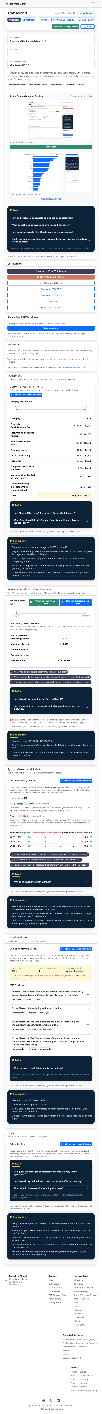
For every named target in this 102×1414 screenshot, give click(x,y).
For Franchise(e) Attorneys (74, 1346)
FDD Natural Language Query (84, 1390)
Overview (14, 19)
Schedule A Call (51, 328)
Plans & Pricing (55, 1287)
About (51, 1280)
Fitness (76, 1302)
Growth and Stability (63, 19)
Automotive (78, 1313)
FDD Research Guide (58, 1295)
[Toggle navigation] (93, 3)
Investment (29, 19)
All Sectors (78, 1280)
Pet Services (78, 1317)
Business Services (81, 1298)
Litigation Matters (88, 19)
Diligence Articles (52, 283)
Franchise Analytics (79, 1383)
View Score (51, 146)
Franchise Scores (78, 1372)
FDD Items (67, 1354)
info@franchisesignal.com (73, 367)
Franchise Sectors (79, 1386)
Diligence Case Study (72, 1358)
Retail (75, 1306)
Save (89, 26)
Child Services (79, 1321)
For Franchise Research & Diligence (78, 1339)
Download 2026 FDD (51, 289)
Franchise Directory (51, 307)
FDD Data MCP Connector (82, 1375)
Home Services (79, 1284)
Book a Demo (54, 1291)
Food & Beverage (80, 1291)
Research (67, 1350)
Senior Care (78, 1325)
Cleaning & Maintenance (84, 1287)
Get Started (54, 1284)
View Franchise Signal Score (65, 26)
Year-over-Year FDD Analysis (52, 271)
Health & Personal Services (85, 1295)
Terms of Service (56, 1298)
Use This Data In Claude (52, 277)
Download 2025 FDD (51, 295)
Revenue (44, 19)
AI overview (51, 301)
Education (77, 1310)
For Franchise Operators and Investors (80, 1343)
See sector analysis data (81, 96)
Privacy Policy (55, 1302)
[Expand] (88, 992)
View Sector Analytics (51, 199)
